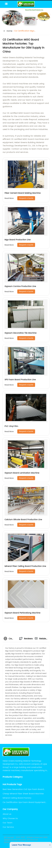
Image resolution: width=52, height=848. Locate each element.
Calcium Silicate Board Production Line (23, 519)
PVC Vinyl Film (11, 426)
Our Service (8, 827)
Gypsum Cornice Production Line (20, 286)
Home (9, 31)
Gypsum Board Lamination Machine (22, 472)
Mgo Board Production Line (18, 239)
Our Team (7, 822)
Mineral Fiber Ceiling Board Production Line (25, 566)
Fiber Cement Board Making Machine (23, 193)
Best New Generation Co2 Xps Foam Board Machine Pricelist (23, 789)
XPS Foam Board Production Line (20, 379)
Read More (9, 198)
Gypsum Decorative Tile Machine (21, 333)
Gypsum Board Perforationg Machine (22, 612)
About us (7, 814)
